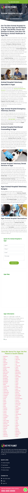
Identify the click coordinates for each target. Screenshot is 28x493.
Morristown (17, 372)
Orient (16, 384)
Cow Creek (5, 394)
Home (7, 18)
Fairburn (5, 408)
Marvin (16, 369)
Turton (16, 412)
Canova (5, 387)
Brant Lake (5, 376)
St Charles (17, 404)
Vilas (16, 420)
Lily (16, 364)
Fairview (5, 409)
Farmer (5, 411)
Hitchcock (5, 436)
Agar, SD (5, 483)
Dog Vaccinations (6, 467)
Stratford (17, 409)
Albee (4, 361)
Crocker (5, 397)
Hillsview (5, 434)
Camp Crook (6, 386)
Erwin (4, 406)
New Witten (18, 376)
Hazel (4, 429)
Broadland (5, 379)
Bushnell (5, 383)
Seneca (17, 400)
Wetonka (17, 431)
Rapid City (17, 390)
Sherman (17, 401)
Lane (16, 361)
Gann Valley (6, 420)
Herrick (5, 431)
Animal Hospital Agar (17, 18)
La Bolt (17, 358)
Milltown (17, 370)
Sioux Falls (18, 403)
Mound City (18, 373)
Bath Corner (6, 372)
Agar (11, 18)
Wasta (16, 428)
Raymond (17, 394)
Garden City (6, 422)
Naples (17, 375)
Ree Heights (18, 395)
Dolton (4, 401)
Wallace (17, 425)
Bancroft (5, 370)
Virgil (16, 422)
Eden (4, 404)
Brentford (5, 378)
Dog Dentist (5, 465)
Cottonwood (6, 392)
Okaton (17, 379)
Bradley (5, 375)
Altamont (5, 362)
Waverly (17, 429)
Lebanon (17, 362)
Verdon (17, 417)
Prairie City (18, 387)
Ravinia (17, 392)
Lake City (17, 359)
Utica (16, 415)
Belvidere (5, 373)
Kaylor (16, 356)
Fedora (5, 412)
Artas (4, 365)
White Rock (18, 433)
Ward (16, 426)
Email (4, 481)
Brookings (5, 381)
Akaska (5, 359)
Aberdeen (5, 356)
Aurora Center (6, 367)
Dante (4, 398)
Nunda (16, 378)
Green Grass (6, 425)
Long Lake (17, 365)
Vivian (16, 423)
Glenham (5, 423)
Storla (16, 406)
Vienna (17, 419)
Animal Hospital (6, 462)
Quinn (16, 389)
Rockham (17, 397)
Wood (16, 436)
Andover (5, 364)
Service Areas (5, 470)
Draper (4, 403)
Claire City (5, 390)
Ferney (5, 414)
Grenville (5, 426)
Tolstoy (17, 411)
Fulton (4, 419)
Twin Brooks (18, 414)
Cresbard (5, 395)
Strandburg (18, 408)
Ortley (16, 386)
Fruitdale (5, 417)
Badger (5, 369)
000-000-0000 (14, 2)
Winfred (17, 434)
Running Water (18, 398)
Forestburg (5, 415)
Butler (4, 384)
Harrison (5, 428)
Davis (4, 400)
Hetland (5, 433)
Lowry (16, 367)
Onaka (16, 383)
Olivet (16, 381)
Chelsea (5, 389)
